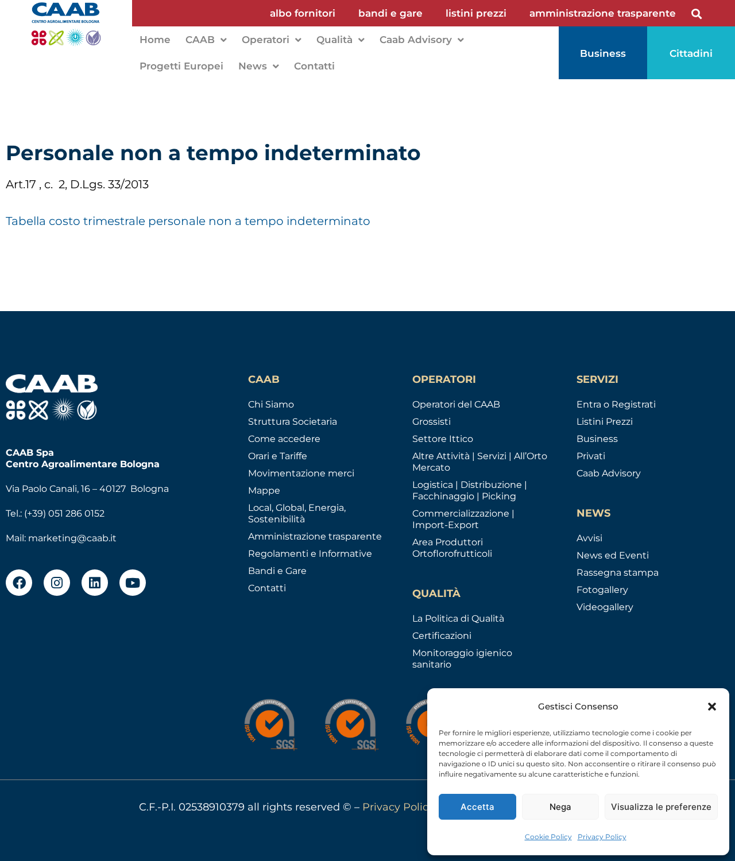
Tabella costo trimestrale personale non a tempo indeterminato (188, 221)
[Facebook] (19, 582)
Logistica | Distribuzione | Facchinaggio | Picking (469, 490)
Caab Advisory (416, 39)
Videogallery (605, 607)
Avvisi (589, 538)
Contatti (314, 66)
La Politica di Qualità (458, 618)
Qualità (334, 39)
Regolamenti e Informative (310, 553)
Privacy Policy (602, 836)
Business (597, 438)
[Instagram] (57, 582)
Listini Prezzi (605, 421)
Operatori (265, 39)
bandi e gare (390, 13)
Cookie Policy (548, 836)
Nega (560, 806)
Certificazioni (441, 635)
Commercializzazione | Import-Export (463, 519)
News (252, 66)
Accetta (477, 806)
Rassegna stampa (618, 572)
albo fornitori (302, 13)
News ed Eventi (613, 555)
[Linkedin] (95, 582)
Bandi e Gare (277, 570)
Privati (591, 456)
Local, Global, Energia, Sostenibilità (297, 513)
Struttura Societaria (292, 421)
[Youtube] (132, 582)
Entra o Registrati (616, 404)
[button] (712, 706)
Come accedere (284, 438)
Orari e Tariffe (277, 456)
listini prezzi (476, 13)
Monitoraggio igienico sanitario (462, 658)
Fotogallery (602, 589)
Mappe (264, 490)
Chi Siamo (271, 404)
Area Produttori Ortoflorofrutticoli (452, 548)
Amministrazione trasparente (315, 536)
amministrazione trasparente (602, 13)
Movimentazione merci (301, 473)
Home (155, 39)
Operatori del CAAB (456, 404)
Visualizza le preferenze (661, 806)
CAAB (200, 39)
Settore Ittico (442, 438)
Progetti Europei (181, 66)
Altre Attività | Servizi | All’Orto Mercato (479, 462)
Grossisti (431, 421)
